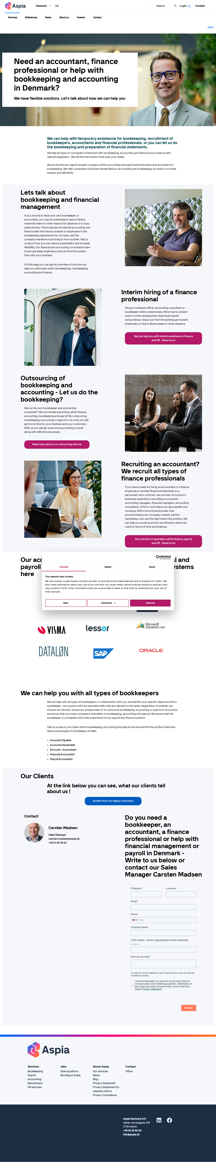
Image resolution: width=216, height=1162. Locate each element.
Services (12, 17)
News (48, 17)
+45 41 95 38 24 (57, 842)
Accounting (34, 1079)
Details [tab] (108, 567)
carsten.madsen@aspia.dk (63, 838)
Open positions (69, 1071)
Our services (100, 1071)
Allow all (150, 603)
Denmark (41, 5)
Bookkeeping (35, 1071)
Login (183, 5)
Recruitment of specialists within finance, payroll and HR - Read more (163, 541)
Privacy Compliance (105, 1095)
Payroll (32, 1075)
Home (211, 27)
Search (160, 5)
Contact (200, 5)
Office (129, 1071)
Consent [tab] (64, 567)
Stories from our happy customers (113, 800)
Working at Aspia (70, 1075)
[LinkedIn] (159, 1121)
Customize (106, 603)
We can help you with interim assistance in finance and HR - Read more (163, 338)
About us (64, 17)
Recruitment (35, 1083)
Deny (65, 603)
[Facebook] (169, 1121)
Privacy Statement (104, 1083)
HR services (35, 1087)
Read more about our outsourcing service (57, 444)
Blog (95, 1079)
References (31, 17)
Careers (81, 17)
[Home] (15, 6)
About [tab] (152, 567)
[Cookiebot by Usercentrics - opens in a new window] (158, 557)
